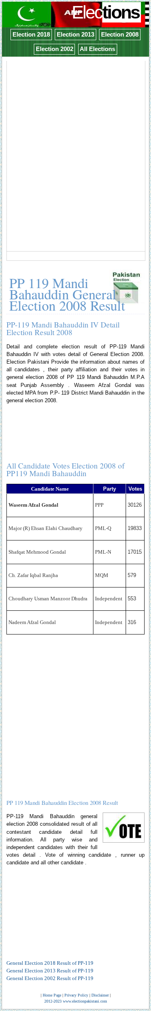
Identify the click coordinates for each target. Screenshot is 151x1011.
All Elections (97, 48)
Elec (105, 12)
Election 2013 (75, 34)
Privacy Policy (76, 995)
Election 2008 (120, 34)
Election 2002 (54, 48)
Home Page (52, 995)
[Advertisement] (75, 137)
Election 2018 (31, 34)
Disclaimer (100, 995)
